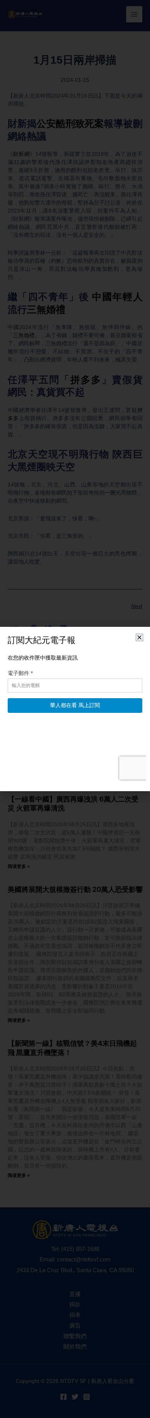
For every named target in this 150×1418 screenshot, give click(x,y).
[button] (139, 637)
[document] (75, 709)
